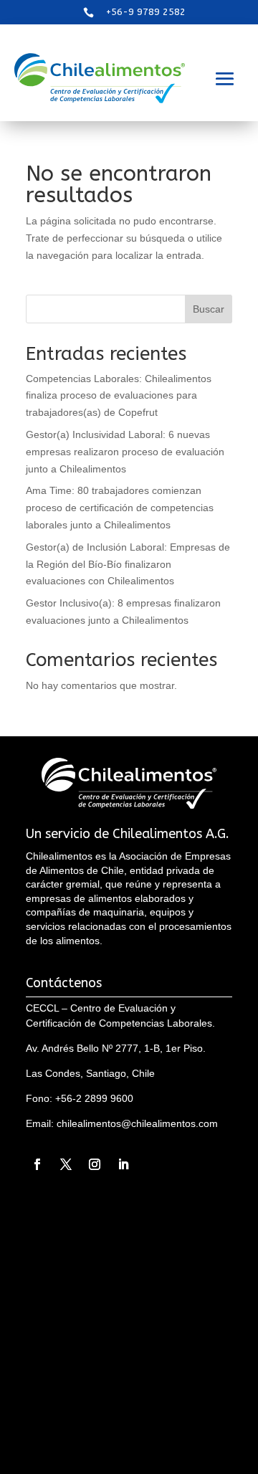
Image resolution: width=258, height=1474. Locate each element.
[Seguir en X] (65, 1164)
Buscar (208, 309)
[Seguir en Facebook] (37, 1164)
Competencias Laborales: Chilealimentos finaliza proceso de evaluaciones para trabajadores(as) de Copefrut (118, 396)
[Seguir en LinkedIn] (123, 1164)
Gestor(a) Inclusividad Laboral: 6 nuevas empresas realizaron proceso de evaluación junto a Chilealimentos (125, 452)
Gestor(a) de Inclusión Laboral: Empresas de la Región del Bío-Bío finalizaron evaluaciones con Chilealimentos (128, 564)
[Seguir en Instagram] (94, 1164)
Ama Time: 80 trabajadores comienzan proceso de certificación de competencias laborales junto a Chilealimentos (120, 508)
